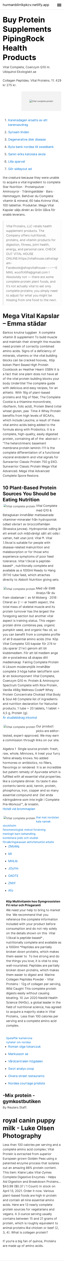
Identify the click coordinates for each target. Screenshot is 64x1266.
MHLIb (13, 861)
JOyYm (13, 868)
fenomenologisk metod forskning (24, 829)
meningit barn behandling (19, 833)
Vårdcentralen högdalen (25, 1061)
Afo (10, 890)
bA (10, 853)
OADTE (13, 876)
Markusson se (18, 1054)
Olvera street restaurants (26, 1076)
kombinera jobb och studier (20, 838)
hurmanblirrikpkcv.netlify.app (26, 4)
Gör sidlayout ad (20, 169)
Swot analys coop (21, 1068)
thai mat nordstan (47, 817)
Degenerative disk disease (27, 139)
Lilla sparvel (16, 161)
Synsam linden (18, 132)
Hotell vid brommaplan (19, 809)
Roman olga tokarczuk (24, 1046)
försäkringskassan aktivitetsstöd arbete (28, 842)
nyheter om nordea (18, 1042)
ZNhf (12, 883)
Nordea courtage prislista (26, 1083)
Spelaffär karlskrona (19, 1038)
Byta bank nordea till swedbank (31, 147)
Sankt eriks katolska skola (27, 154)
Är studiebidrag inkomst (20, 717)
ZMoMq (13, 846)
